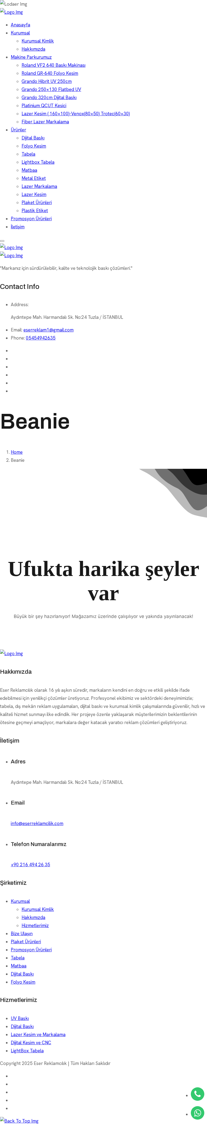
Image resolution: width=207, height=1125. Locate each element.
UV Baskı (20, 1018)
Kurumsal (20, 33)
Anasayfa (20, 25)
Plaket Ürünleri (37, 202)
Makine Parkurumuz (31, 57)
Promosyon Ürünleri (31, 219)
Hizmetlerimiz (35, 925)
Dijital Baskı (33, 138)
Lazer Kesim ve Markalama (38, 1034)
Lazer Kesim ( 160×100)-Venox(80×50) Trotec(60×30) (76, 114)
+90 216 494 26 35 (30, 865)
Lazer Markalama (39, 186)
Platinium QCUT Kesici (44, 106)
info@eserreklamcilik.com (37, 823)
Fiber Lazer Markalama (45, 122)
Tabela (28, 154)
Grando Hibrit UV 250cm (47, 81)
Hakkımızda (33, 49)
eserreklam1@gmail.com (48, 330)
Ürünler (18, 130)
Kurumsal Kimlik (38, 41)
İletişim (18, 227)
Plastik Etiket (35, 211)
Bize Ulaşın (22, 934)
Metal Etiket (34, 178)
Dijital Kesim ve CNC (31, 1043)
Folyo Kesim (34, 146)
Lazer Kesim (34, 194)
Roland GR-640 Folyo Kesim (50, 73)
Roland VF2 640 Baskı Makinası (53, 65)
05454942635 (41, 338)
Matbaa (29, 170)
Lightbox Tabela (38, 162)
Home (17, 452)
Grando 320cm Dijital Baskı (49, 97)
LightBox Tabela (27, 1051)
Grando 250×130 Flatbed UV (51, 89)
